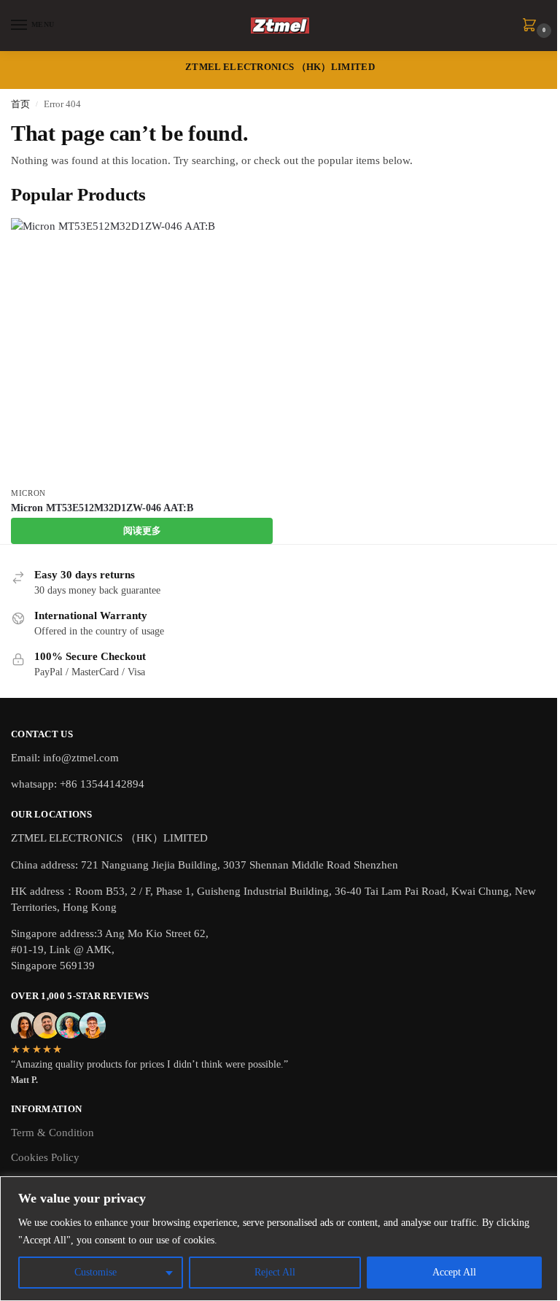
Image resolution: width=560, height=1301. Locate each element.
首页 (20, 104)
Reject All (274, 1272)
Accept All (454, 1272)
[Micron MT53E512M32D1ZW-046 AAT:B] (142, 349)
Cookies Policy (45, 1157)
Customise (95, 1272)
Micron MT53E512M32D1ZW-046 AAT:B (102, 507)
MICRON (28, 493)
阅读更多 (142, 530)
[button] (532, 26)
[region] (280, 1238)
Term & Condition (52, 1132)
